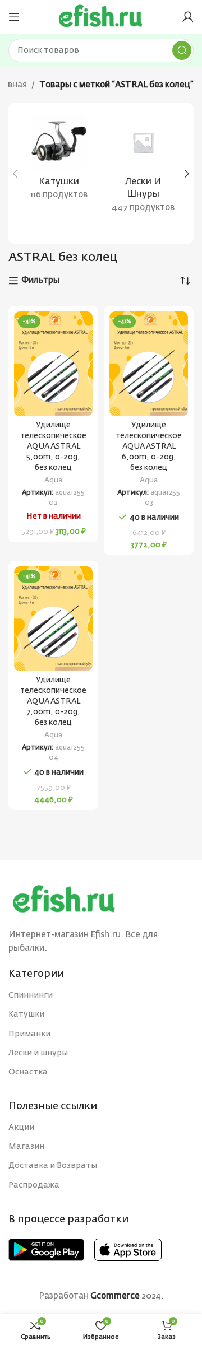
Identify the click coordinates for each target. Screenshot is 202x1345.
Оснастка (28, 1072)
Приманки (29, 1034)
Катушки (26, 1014)
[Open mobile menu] (14, 17)
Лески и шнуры (38, 1053)
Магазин (26, 1147)
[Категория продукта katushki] (59, 160)
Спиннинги (30, 995)
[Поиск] (181, 50)
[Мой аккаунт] (188, 17)
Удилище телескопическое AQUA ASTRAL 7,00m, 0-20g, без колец (53, 701)
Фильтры (40, 280)
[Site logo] (101, 16)
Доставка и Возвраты (52, 1166)
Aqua (53, 480)
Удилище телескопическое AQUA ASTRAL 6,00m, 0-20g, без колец (149, 446)
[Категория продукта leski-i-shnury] (143, 167)
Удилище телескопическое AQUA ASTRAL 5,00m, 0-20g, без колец (53, 446)
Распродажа (33, 1185)
